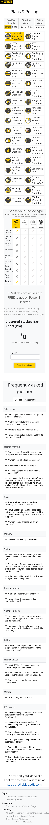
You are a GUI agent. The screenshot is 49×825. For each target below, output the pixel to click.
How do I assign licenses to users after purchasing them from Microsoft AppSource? (23, 714)
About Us (10, 813)
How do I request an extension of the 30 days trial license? (24, 436)
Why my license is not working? (22, 465)
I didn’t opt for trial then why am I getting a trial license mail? (24, 415)
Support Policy (27, 816)
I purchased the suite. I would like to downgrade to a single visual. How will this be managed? (24, 628)
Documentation (13, 806)
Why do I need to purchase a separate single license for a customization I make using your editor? (23, 647)
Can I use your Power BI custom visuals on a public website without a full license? (24, 453)
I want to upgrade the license (20, 697)
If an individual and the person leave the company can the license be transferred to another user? (24, 759)
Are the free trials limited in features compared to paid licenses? (22, 423)
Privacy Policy (12, 816)
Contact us (11, 796)
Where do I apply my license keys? (23, 594)
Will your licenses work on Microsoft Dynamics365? (22, 472)
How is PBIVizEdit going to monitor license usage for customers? (22, 666)
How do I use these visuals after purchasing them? (20, 600)
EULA (46, 813)
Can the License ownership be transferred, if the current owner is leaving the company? (23, 749)
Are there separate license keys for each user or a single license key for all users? (24, 674)
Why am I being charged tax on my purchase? (21, 523)
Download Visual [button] (24, 365)
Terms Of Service (34, 813)
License (18, 400)
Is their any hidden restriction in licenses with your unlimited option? (24, 577)
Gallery (25, 806)
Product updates (14, 800)
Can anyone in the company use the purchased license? (22, 741)
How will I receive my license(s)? (22, 539)
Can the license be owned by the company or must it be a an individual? (22, 733)
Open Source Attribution (17, 819)
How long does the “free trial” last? (23, 430)
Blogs (33, 806)
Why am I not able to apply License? (24, 460)
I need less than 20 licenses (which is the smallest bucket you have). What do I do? (23, 556)
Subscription (31, 400)
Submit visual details (27, 796)
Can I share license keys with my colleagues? (21, 681)
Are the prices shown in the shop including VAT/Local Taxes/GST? (21, 503)
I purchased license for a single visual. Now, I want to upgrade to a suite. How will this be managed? (24, 618)
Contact (20, 813)
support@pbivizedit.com (24, 784)
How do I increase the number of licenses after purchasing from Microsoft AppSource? (22, 724)
